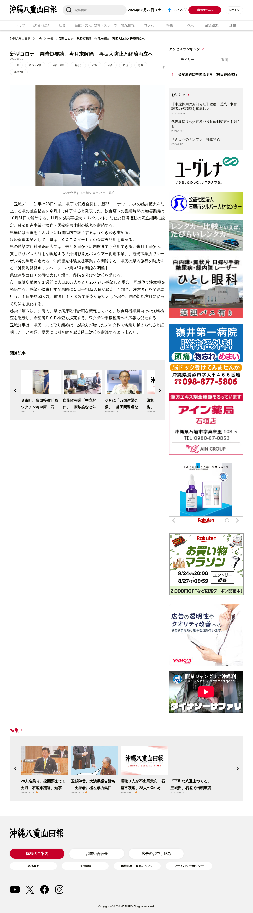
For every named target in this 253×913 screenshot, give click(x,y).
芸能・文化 (83, 25)
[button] (15, 390)
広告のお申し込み (156, 853)
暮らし (78, 65)
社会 (62, 25)
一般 (50, 38)
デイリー (187, 60)
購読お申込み (205, 9)
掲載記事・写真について (137, 866)
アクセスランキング (184, 49)
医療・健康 (58, 65)
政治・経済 (41, 25)
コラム (149, 25)
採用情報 (85, 866)
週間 (224, 60)
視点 (190, 25)
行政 (94, 65)
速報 (232, 25)
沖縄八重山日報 (20, 38)
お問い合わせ (97, 853)
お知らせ (178, 95)
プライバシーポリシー (189, 866)
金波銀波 (211, 25)
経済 (125, 65)
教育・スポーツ (105, 25)
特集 (169, 25)
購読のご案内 (37, 853)
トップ (20, 25)
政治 (140, 65)
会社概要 (33, 866)
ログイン (234, 9)
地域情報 (128, 25)
